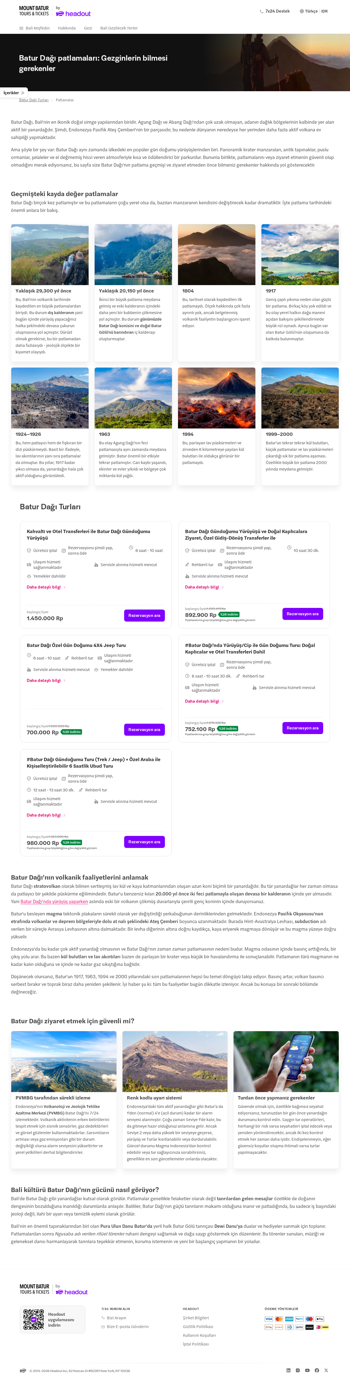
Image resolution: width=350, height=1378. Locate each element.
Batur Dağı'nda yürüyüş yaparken (54, 901)
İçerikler (11, 92)
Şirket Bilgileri (196, 1317)
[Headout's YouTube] (307, 1370)
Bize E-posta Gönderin (128, 1326)
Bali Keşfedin (38, 28)
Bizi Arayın (116, 1317)
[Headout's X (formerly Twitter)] (326, 1370)
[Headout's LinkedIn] (288, 1370)
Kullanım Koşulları (199, 1335)
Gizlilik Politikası (198, 1326)
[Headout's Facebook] (317, 1370)
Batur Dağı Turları (34, 99)
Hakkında (67, 28)
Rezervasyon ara (145, 615)
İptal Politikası (196, 1344)
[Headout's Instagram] (298, 1370)
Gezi (88, 28)
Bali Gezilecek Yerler (119, 28)
